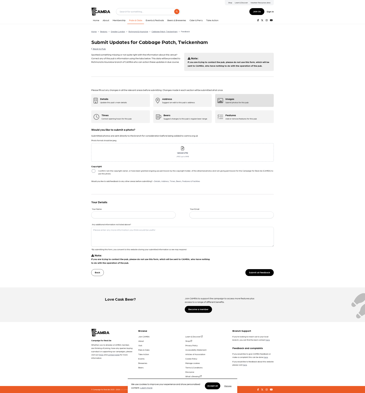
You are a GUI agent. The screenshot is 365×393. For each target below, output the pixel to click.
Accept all (212, 385)
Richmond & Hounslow (138, 31)
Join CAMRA (144, 336)
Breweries (142, 363)
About (141, 341)
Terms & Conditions (194, 367)
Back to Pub (99, 48)
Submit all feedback (259, 272)
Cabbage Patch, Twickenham (165, 31)
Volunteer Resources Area (260, 3)
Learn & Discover (241, 3)
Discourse (189, 372)
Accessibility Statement (195, 350)
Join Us (257, 11)
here (268, 340)
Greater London (118, 31)
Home (94, 31)
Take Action (143, 354)
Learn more (146, 387)
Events (141, 358)
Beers (141, 367)
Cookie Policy (191, 358)
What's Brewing (192, 376)
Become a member (198, 309)
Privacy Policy (191, 345)
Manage (228, 386)
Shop (230, 3)
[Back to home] (100, 12)
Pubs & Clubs (144, 350)
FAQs (101, 354)
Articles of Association (195, 354)
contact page (114, 354)
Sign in (270, 11)
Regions (103, 31)
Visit (140, 345)
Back (97, 272)
